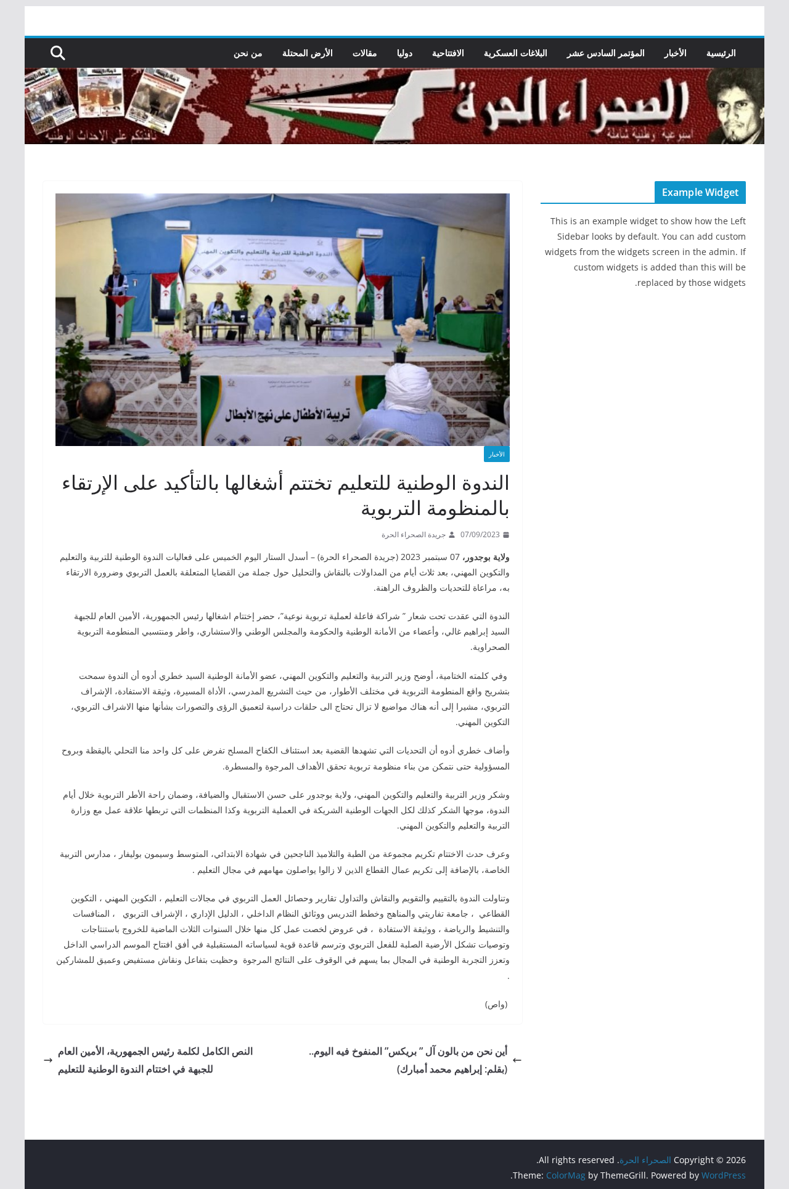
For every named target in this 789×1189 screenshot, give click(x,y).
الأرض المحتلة (307, 53)
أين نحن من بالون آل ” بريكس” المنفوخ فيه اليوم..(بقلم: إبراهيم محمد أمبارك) (408, 1060)
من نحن (248, 53)
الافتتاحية (448, 53)
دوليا (404, 53)
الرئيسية (721, 53)
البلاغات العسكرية (515, 53)
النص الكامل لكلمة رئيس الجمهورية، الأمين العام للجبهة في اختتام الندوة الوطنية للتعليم (155, 1060)
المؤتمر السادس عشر (606, 53)
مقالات (365, 53)
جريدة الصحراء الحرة (414, 534)
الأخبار (675, 53)
